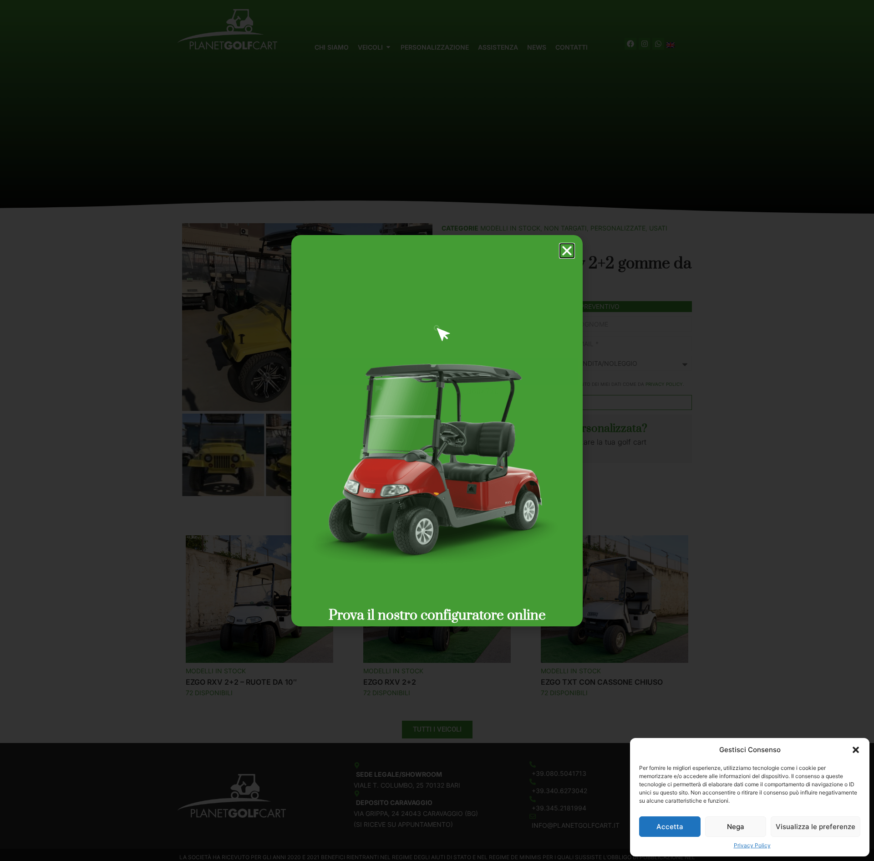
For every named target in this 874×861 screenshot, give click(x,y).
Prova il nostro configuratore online (437, 615)
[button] (855, 749)
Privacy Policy (752, 845)
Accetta (669, 826)
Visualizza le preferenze (815, 826)
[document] (437, 430)
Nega (735, 826)
